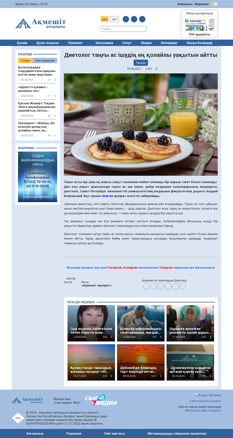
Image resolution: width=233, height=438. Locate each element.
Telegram (166, 267)
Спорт (127, 43)
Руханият (75, 43)
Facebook (115, 267)
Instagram (130, 267)
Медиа (146, 43)
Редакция (73, 433)
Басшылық (35, 433)
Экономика (104, 43)
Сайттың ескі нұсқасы (205, 401)
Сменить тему (214, 4)
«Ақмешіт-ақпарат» (96, 285)
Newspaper (169, 43)
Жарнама (202, 4)
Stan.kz (107, 196)
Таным (140, 63)
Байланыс (185, 4)
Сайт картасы (114, 433)
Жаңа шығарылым (201, 13)
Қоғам (22, 43)
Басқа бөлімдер (199, 43)
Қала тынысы (48, 43)
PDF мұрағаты (199, 34)
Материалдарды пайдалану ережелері (177, 433)
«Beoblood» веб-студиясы (203, 410)
